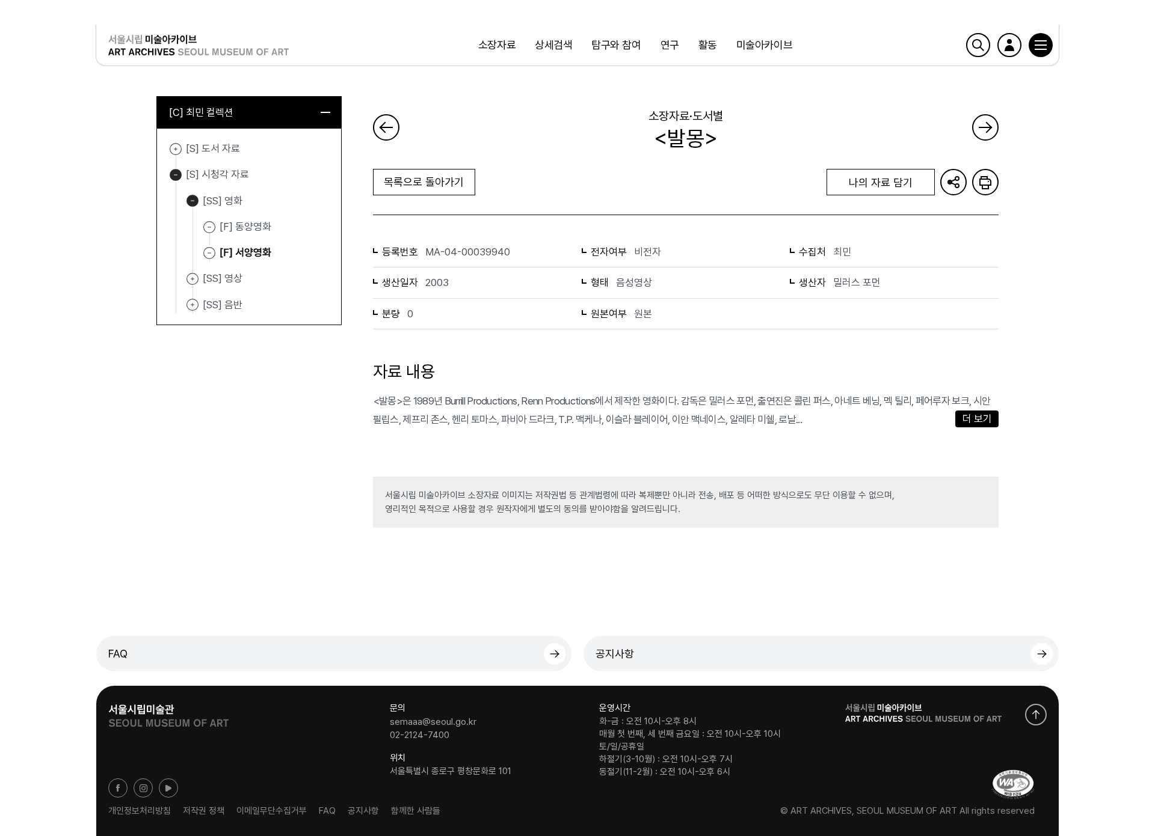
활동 (707, 44)
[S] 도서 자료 (175, 149)
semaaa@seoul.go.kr (433, 721)
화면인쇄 (985, 182)
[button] (1041, 45)
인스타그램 (143, 788)
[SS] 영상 (192, 278)
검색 (978, 45)
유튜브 (168, 788)
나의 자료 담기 (881, 182)
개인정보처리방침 (139, 810)
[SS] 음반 (192, 305)
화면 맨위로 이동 (1036, 714)
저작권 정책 (203, 810)
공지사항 (615, 653)
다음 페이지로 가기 (985, 127)
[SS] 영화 (192, 201)
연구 (670, 44)
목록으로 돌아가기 (424, 181)
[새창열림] (168, 712)
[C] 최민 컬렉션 (201, 112)
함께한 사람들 (415, 810)
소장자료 (497, 44)
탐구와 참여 (616, 44)
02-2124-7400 (419, 734)
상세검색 (553, 44)
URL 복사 (953, 182)
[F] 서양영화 (245, 252)
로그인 (1009, 45)
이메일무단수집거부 (271, 810)
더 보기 (977, 419)
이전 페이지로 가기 (386, 127)
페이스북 (118, 788)
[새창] (1013, 784)
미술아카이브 (764, 44)
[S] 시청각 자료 (175, 175)
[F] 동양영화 (245, 227)
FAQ (118, 653)
